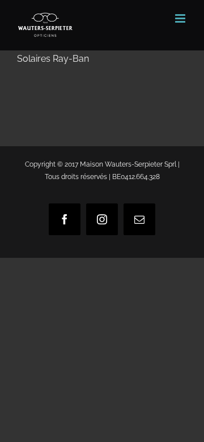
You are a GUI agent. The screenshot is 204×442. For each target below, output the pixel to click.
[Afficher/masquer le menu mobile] (181, 18)
